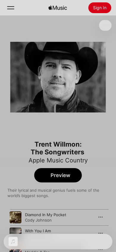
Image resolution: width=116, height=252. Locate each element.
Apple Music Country (58, 160)
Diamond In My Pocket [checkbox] (45, 214)
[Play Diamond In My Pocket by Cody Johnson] (15, 217)
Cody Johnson (38, 220)
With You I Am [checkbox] (38, 230)
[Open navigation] (10, 7)
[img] (57, 7)
